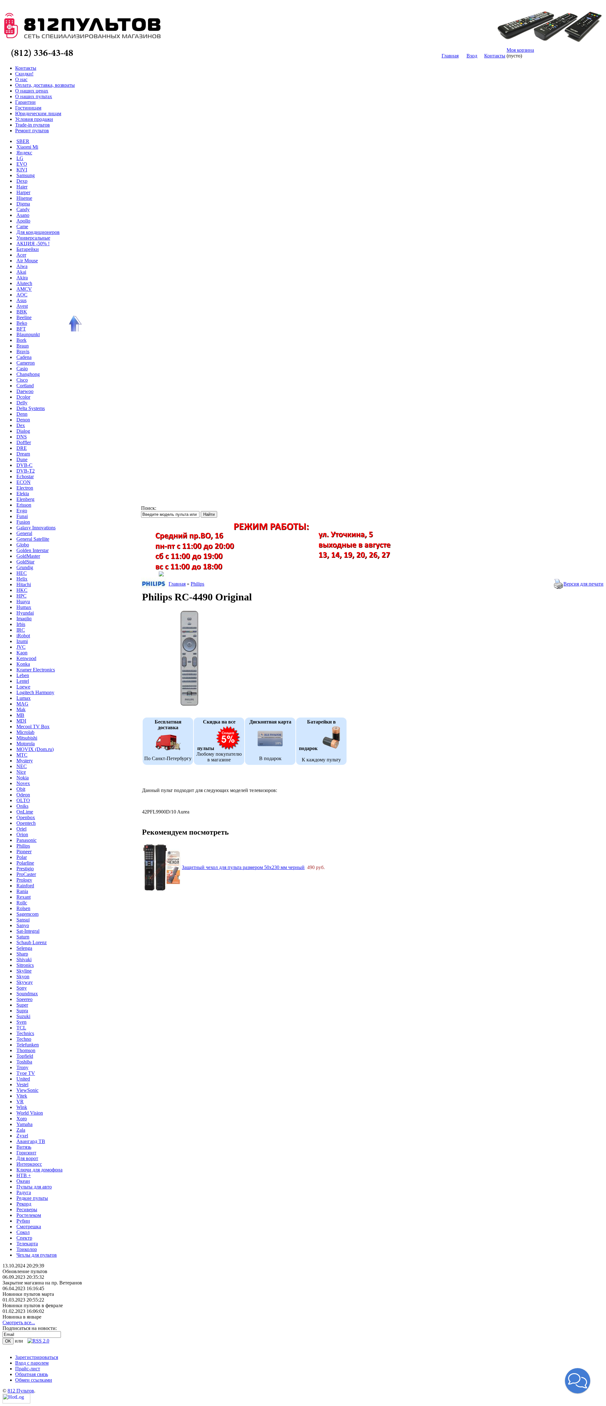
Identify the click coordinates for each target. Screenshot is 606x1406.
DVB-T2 (25, 471)
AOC (21, 294)
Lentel (22, 681)
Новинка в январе (22, 1317)
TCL (21, 1027)
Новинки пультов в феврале (33, 1305)
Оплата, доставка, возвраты (45, 85)
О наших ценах (31, 90)
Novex (23, 783)
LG (19, 158)
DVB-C (24, 465)
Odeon (23, 794)
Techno (23, 1039)
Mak (21, 709)
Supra (22, 1010)
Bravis (22, 351)
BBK (21, 311)
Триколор (26, 1249)
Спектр (24, 1238)
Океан (23, 1181)
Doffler (23, 442)
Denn (21, 414)
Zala (20, 1130)
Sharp (22, 953)
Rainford (25, 885)
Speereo (24, 999)
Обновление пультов (25, 1271)
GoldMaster (28, 556)
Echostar (25, 476)
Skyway (24, 982)
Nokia (22, 777)
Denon (23, 419)
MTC (21, 755)
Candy (23, 209)
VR (20, 1101)
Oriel (21, 828)
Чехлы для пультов (36, 1255)
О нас (21, 79)
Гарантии (25, 102)
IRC (20, 630)
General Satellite (32, 539)
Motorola (25, 743)
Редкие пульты (32, 1198)
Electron (24, 488)
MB (20, 715)
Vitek (21, 1096)
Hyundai (25, 613)
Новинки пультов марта (28, 1294)
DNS (21, 436)
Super (22, 1005)
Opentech (26, 823)
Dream (23, 453)
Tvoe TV (25, 1073)
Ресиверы (26, 1209)
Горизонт (26, 1152)
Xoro (21, 1118)
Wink (21, 1107)
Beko (21, 323)
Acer (21, 255)
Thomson (25, 1050)
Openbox (25, 817)
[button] (577, 1380)
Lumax (23, 698)
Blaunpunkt (28, 334)
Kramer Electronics (35, 669)
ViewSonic (27, 1090)
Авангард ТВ (30, 1141)
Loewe (23, 686)
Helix (21, 578)
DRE (21, 448)
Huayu (23, 601)
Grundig (24, 567)
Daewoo (24, 391)
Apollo (23, 220)
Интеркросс (29, 1164)
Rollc (21, 902)
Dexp (21, 181)
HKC (21, 590)
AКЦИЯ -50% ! (33, 243)
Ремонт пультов (32, 130)
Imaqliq (24, 618)
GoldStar (25, 561)
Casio (22, 368)
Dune (21, 459)
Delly (21, 402)
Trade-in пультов (32, 125)
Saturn (22, 936)
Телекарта (27, 1243)
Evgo (21, 510)
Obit (20, 789)
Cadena (24, 357)
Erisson (23, 505)
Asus (21, 300)
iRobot (23, 635)
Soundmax (27, 993)
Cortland (25, 385)
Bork (21, 340)
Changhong (28, 374)
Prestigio (25, 868)
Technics (25, 1033)
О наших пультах (33, 96)
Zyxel (22, 1135)
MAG (22, 703)
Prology (24, 880)
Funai (22, 516)
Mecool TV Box (33, 726)
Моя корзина (520, 50)
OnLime (24, 811)
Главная (450, 55)
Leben (22, 675)
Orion (22, 834)
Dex (20, 425)
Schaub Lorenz (31, 942)
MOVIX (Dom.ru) (35, 749)
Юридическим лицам (38, 113)
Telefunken (27, 1044)
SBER (22, 141)
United (23, 1078)
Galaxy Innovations (36, 527)
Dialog (23, 431)
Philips (23, 846)
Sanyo (22, 925)
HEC (21, 573)
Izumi (22, 641)
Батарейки (27, 249)
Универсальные (33, 238)
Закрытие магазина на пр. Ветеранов (42, 1282)
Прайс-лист (27, 1368)
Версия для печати (583, 584)
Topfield (24, 1056)
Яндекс (24, 152)
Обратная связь (31, 1374)
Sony (21, 988)
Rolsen (23, 908)
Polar (21, 857)
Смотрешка (28, 1226)
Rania (22, 891)
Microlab (25, 732)
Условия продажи (34, 119)
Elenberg (25, 499)
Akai (21, 272)
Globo (22, 544)
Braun (22, 346)
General (24, 533)
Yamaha (24, 1124)
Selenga (24, 948)
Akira (22, 277)
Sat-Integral (27, 931)
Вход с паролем (32, 1363)
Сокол (23, 1232)
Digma (23, 203)
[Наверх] (74, 323)
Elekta (22, 493)
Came (22, 226)
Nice (21, 772)
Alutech (24, 283)
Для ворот (27, 1158)
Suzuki (23, 1016)
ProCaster (26, 874)
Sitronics (25, 965)
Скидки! (24, 73)
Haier (21, 186)
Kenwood (26, 658)
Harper (23, 192)
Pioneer (24, 851)
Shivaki (24, 959)
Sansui (23, 919)
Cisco (22, 380)
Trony (22, 1067)
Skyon (22, 976)
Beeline (24, 317)
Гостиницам (28, 107)
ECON (23, 482)
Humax (23, 607)
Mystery (24, 760)
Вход (471, 55)
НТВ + (23, 1175)
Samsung (25, 175)
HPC (21, 596)
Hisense (24, 198)
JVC (21, 647)
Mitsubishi (26, 738)
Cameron (25, 363)
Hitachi (23, 584)
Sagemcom (27, 914)
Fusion (23, 522)
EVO (21, 164)
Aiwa (21, 266)
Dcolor (23, 397)
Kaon (21, 652)
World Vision (29, 1113)
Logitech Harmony (35, 692)
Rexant (23, 897)
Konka (23, 664)
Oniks (22, 806)
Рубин (23, 1221)
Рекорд (23, 1203)
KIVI (21, 169)
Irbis (20, 624)
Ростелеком (28, 1215)
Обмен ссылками (33, 1380)
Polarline (25, 863)
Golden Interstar (32, 550)
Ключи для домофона (39, 1169)
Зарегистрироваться (36, 1357)
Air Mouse (27, 260)
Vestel (22, 1084)
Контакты (494, 55)
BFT (21, 328)
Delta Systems (30, 408)
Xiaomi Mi (27, 147)
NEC (21, 766)
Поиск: (148, 508)
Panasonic (26, 840)
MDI (21, 721)
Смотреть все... (19, 1322)
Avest (22, 306)
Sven (21, 1022)
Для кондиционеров (38, 232)
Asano (22, 215)
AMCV (24, 289)
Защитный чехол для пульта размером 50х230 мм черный (243, 867)
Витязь (23, 1147)
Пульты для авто (34, 1186)
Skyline (24, 971)
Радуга (23, 1192)
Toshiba (24, 1061)
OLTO (23, 800)
